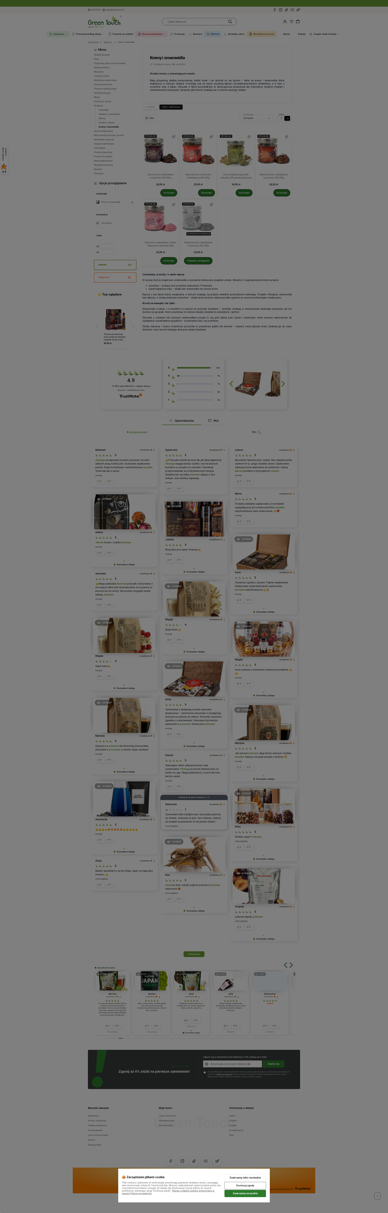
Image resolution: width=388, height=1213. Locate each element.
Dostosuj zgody (245, 1185)
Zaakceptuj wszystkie (245, 1193)
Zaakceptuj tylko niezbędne (245, 1177)
